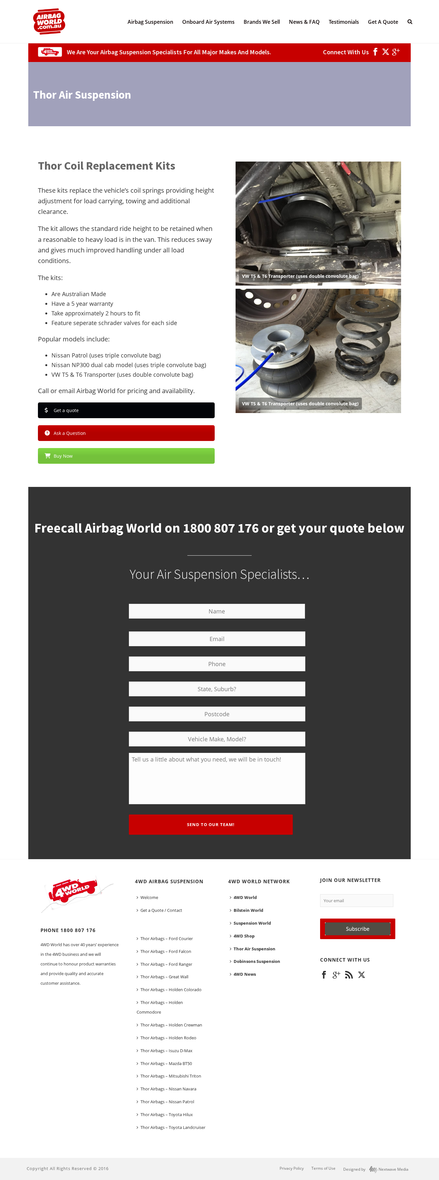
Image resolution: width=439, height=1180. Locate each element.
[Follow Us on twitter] (361, 975)
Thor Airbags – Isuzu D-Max (166, 1050)
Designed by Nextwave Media (375, 1169)
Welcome (149, 897)
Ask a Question (70, 433)
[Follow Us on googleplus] (336, 975)
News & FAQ (304, 21)
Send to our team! (211, 824)
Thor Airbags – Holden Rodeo (168, 1038)
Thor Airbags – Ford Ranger (166, 964)
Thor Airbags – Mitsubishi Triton (170, 1076)
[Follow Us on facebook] (324, 975)
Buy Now (63, 456)
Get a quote (66, 410)
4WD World (245, 897)
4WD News (245, 974)
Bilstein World (248, 910)
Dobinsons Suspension (257, 961)
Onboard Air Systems (208, 21)
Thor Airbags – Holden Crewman (171, 1025)
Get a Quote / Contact (161, 910)
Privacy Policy (292, 1168)
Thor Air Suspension (254, 949)
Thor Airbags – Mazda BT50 (166, 1063)
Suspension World (252, 923)
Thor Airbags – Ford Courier (166, 938)
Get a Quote (383, 21)
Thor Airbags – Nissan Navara (168, 1089)
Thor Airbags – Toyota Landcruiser (172, 1127)
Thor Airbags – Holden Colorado (171, 989)
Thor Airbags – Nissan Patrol (167, 1102)
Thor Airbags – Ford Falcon (165, 951)
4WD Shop (244, 936)
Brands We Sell (262, 21)
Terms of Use (323, 1168)
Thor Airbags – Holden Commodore (160, 1007)
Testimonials (344, 21)
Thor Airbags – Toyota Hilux (166, 1114)
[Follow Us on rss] (349, 975)
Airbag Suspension (150, 21)
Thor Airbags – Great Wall (164, 977)
